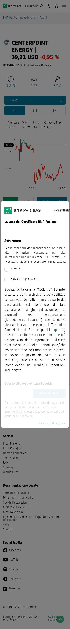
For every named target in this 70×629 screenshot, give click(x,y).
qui (56, 330)
